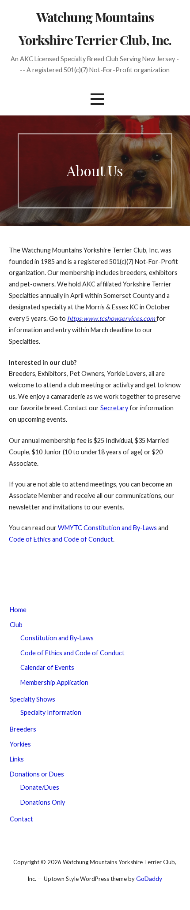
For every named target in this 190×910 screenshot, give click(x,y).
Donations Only (42, 802)
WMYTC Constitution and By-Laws (107, 527)
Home (18, 609)
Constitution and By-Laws (57, 638)
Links (17, 759)
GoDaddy (149, 878)
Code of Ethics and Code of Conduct (61, 539)
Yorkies (20, 744)
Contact (21, 819)
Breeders (23, 729)
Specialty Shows (32, 699)
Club (16, 624)
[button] (97, 99)
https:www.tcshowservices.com (111, 318)
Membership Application (54, 682)
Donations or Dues (37, 774)
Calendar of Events (47, 667)
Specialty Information (50, 712)
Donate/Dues (39, 787)
